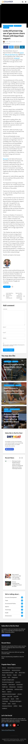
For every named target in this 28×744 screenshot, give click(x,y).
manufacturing (9, 689)
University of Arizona (7, 706)
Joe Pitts (6, 41)
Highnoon (22, 740)
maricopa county (18, 689)
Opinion (9, 691)
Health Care (5, 687)
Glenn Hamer (12, 684)
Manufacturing (18, 25)
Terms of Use (4, 730)
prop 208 (16, 696)
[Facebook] (3, 725)
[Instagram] (18, 725)
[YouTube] (14, 725)
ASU (16, 672)
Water (20, 706)
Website (4, 338)
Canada (15, 675)
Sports (12, 699)
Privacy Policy (12, 730)
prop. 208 (9, 696)
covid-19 (4, 677)
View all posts (6, 286)
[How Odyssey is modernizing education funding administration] (14, 393)
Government (20, 684)
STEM (17, 699)
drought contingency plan (8, 679)
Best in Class (22, 672)
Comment (5, 309)
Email (4, 332)
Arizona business (6, 670)
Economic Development (14, 409)
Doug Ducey (14, 677)
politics (4, 696)
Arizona (4, 668)
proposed (16, 58)
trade (9, 703)
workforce (4, 708)
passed (22, 52)
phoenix (20, 694)
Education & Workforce (9, 385)
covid (19, 675)
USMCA (15, 706)
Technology (6, 27)
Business (6, 409)
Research (5, 159)
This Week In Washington (15, 701)
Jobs (3, 689)
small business (5, 699)
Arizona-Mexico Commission (14, 668)
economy (18, 682)
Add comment (7, 43)
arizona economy (16, 670)
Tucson (14, 703)
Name (4, 327)
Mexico (4, 691)
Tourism (4, 703)
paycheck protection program (9, 694)
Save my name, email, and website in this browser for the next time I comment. (13, 345)
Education (4, 684)
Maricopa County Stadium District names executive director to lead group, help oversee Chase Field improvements (13, 647)
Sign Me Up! (10, 449)
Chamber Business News (11, 377)
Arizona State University (7, 672)
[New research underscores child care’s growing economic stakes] (8, 576)
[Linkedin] (6, 725)
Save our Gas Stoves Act (11, 54)
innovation (19, 687)
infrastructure (12, 687)
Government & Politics (8, 25)
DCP (9, 677)
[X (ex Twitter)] (10, 725)
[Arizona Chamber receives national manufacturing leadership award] (14, 417)
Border (3, 675)
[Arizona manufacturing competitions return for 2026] (14, 369)
